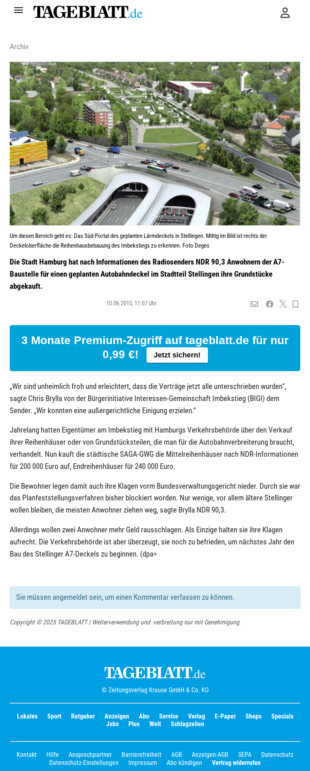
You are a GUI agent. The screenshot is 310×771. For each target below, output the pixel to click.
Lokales (27, 716)
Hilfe (52, 754)
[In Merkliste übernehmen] (295, 304)
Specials (282, 716)
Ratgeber (83, 716)
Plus (134, 724)
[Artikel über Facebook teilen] (270, 304)
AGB (176, 754)
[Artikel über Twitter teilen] (283, 304)
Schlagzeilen (187, 724)
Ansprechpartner (90, 754)
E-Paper (225, 716)
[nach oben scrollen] (298, 759)
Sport (54, 716)
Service (168, 716)
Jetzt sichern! (177, 355)
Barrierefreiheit (141, 754)
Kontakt (27, 754)
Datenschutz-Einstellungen (84, 763)
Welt (155, 724)
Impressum (142, 763)
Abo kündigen (184, 763)
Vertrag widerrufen (236, 763)
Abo (144, 716)
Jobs (112, 724)
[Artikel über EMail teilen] (254, 304)
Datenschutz (277, 754)
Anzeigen (117, 716)
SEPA (244, 754)
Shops (253, 716)
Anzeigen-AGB (210, 754)
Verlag (196, 716)
